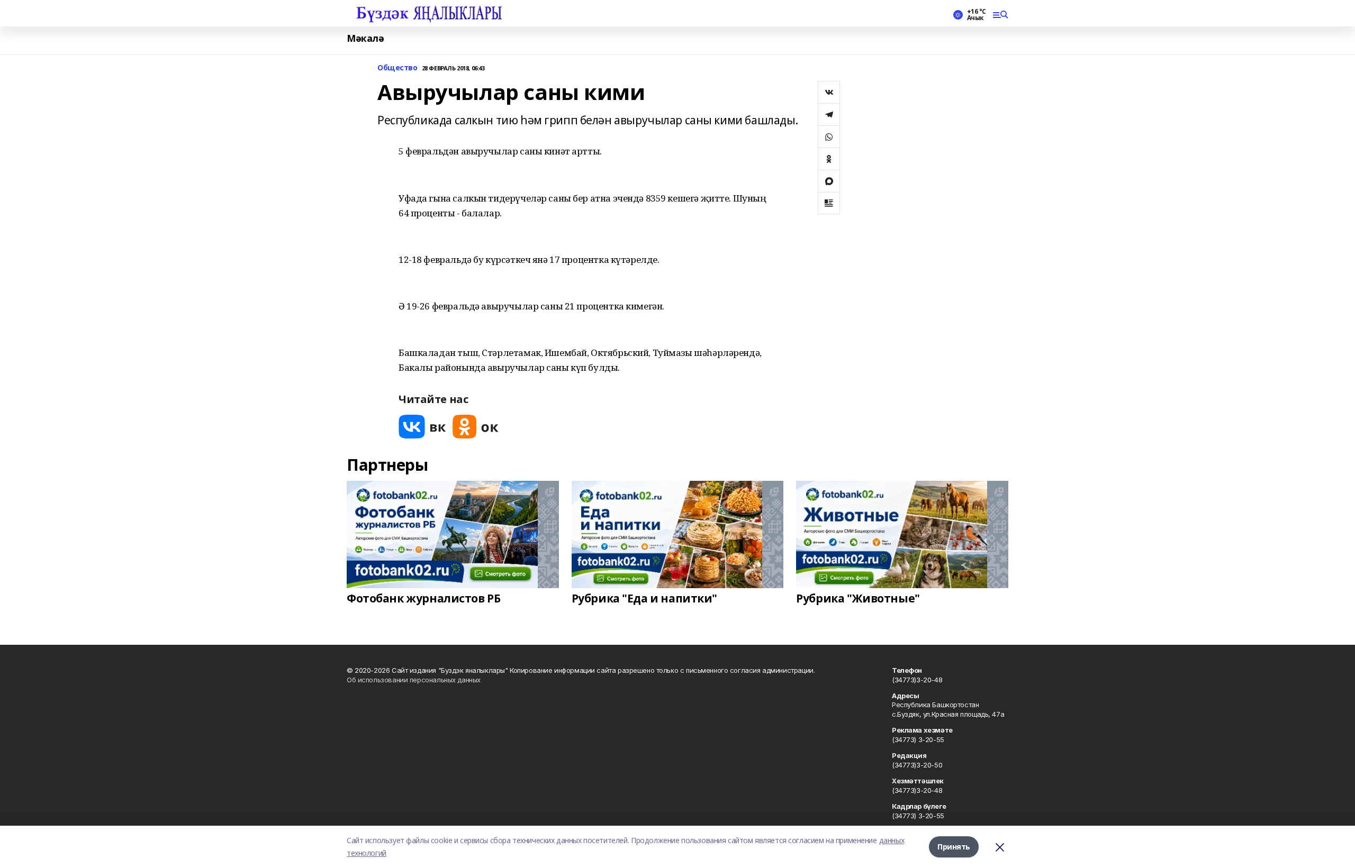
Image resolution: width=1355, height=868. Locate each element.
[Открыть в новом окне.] (422, 426)
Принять (953, 847)
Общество (397, 67)
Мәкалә (365, 38)
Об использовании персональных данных (414, 679)
